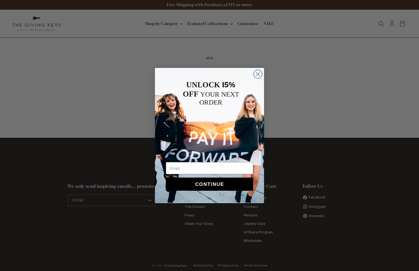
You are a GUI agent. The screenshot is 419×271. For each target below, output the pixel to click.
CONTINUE (209, 184)
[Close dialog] (258, 74)
